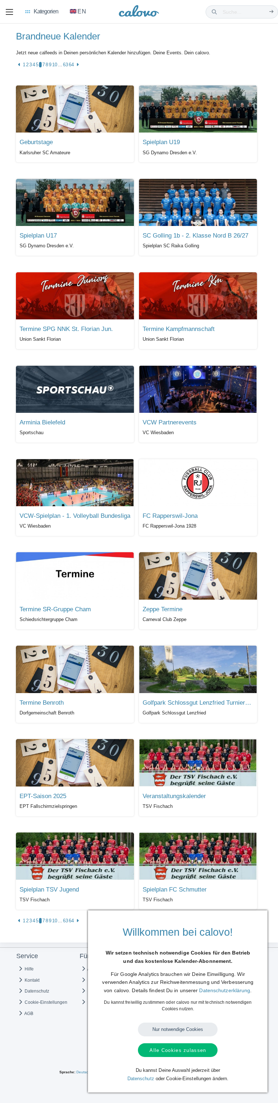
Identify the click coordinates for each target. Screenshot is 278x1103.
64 (71, 64)
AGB (28, 1013)
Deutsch (83, 1072)
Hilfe (29, 969)
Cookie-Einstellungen (45, 1002)
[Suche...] (271, 12)
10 (54, 64)
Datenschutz (36, 991)
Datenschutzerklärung (224, 990)
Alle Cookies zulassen (177, 1050)
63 (65, 64)
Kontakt (31, 980)
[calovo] (139, 12)
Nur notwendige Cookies (177, 1029)
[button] (9, 12)
